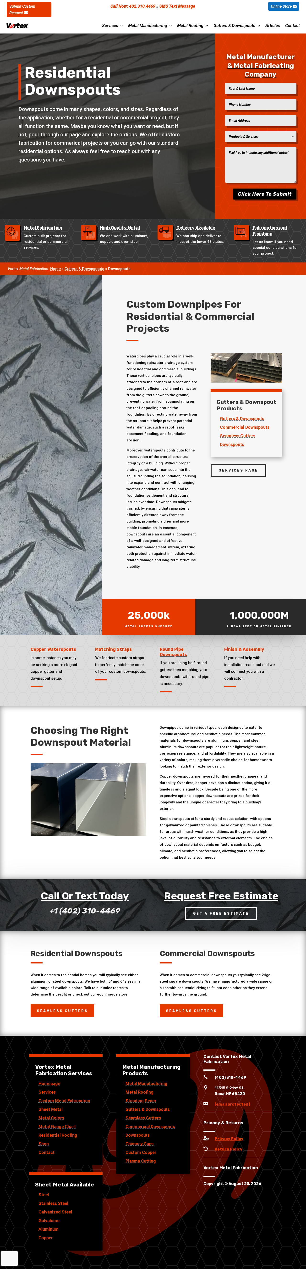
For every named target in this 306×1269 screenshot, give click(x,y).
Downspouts (232, 444)
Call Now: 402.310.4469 (132, 6)
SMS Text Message (177, 6)
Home (55, 269)
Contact (292, 25)
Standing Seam (141, 1100)
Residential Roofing (57, 1135)
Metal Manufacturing (147, 25)
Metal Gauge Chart (57, 1126)
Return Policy (228, 1149)
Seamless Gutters (237, 435)
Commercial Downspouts (244, 427)
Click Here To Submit (265, 194)
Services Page (238, 470)
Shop (43, 1143)
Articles (272, 25)
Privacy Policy (229, 1138)
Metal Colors (51, 1117)
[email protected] (232, 1104)
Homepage (49, 1083)
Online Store (281, 6)
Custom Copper (141, 1152)
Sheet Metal (50, 1109)
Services (110, 25)
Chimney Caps (139, 1143)
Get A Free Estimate (221, 914)
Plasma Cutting (141, 1160)
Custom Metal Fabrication (64, 1100)
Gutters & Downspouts (234, 25)
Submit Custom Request (22, 9)
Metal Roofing (190, 25)
